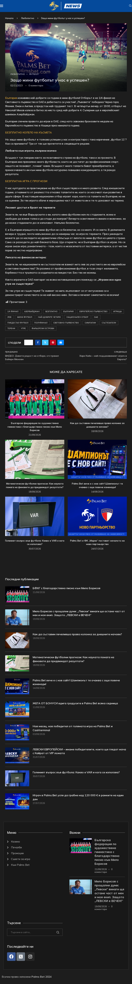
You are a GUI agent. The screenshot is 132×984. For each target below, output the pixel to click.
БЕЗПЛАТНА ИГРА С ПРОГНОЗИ (26, 181)
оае (96, 317)
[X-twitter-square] (20, 956)
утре (23, 328)
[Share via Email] (60, 342)
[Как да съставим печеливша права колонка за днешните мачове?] (97, 399)
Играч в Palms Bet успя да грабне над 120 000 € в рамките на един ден (78, 797)
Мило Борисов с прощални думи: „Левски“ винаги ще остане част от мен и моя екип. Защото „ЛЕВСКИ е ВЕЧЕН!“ (79, 613)
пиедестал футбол (17, 323)
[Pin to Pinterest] (53, 342)
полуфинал (40, 323)
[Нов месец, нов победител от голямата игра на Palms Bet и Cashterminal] (17, 732)
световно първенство (66, 323)
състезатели (109, 323)
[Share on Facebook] (38, 342)
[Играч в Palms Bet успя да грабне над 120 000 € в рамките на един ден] (17, 801)
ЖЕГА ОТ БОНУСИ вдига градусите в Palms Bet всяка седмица (75, 703)
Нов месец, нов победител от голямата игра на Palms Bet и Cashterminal (73, 728)
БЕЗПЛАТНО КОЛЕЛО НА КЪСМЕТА (28, 132)
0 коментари (104, 870)
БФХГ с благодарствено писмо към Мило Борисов (66, 588)
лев (9, 317)
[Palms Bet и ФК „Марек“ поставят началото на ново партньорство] (97, 516)
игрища (117, 311)
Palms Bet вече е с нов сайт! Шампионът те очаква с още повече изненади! (76, 682)
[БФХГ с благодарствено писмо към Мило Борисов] (17, 594)
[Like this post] (30, 342)
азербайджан (32, 311)
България (11, 98)
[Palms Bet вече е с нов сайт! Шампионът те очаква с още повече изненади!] (97, 459)
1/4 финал (12, 311)
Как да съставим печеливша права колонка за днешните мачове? (77, 634)
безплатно (51, 311)
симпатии (90, 323)
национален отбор (77, 317)
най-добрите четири (49, 317)
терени (11, 328)
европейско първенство (93, 311)
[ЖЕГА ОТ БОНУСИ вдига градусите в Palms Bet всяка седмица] (17, 709)
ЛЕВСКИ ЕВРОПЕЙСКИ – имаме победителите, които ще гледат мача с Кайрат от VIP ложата (79, 751)
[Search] (130, 6)
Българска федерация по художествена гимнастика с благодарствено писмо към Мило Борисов (35, 427)
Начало (9, 18)
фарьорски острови (43, 328)
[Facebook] (11, 956)
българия (68, 311)
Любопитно (27, 18)
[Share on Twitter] (45, 342)
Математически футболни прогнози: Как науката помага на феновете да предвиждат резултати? (73, 659)
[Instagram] (30, 956)
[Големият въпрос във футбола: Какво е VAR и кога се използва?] (34, 516)
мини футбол (24, 317)
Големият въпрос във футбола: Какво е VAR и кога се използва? (76, 772)
